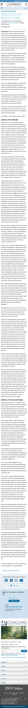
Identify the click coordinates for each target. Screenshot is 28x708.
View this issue (14, 600)
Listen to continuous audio (12, 657)
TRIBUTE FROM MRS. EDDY (13, 607)
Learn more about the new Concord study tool (13, 654)
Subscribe (19, 1)
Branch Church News (8, 11)
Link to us (14, 694)
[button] (14, 662)
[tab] (14, 662)
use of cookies (11, 703)
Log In (25, 1)
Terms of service (7, 693)
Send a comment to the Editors (11, 570)
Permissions (22, 693)
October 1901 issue (11, 23)
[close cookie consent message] (25, 699)
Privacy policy (15, 693)
